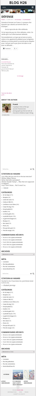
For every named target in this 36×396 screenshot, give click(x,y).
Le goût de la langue (8, 218)
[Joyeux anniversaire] (6, 375)
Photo (4, 225)
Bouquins (5, 197)
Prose (26, 392)
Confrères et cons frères (9, 204)
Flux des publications (8, 264)
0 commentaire (26, 19)
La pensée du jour (7, 216)
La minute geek (7, 214)
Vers (20, 392)
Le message (20, 76)
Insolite (5, 211)
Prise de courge (7, 230)
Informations (12, 392)
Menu (4, 7)
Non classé (6, 223)
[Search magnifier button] (33, 169)
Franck (3, 19)
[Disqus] (18, 142)
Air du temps (18, 19)
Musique (5, 221)
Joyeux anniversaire (16, 237)
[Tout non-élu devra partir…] (8, 85)
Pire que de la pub (8, 228)
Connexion (6, 262)
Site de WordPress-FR (9, 269)
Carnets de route (19, 394)
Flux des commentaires (9, 266)
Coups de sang (7, 207)
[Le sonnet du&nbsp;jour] (9, 66)
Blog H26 (18, 3)
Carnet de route (7, 199)
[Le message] (24, 68)
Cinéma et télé (6, 202)
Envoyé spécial (7, 209)
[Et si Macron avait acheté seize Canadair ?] (18, 375)
